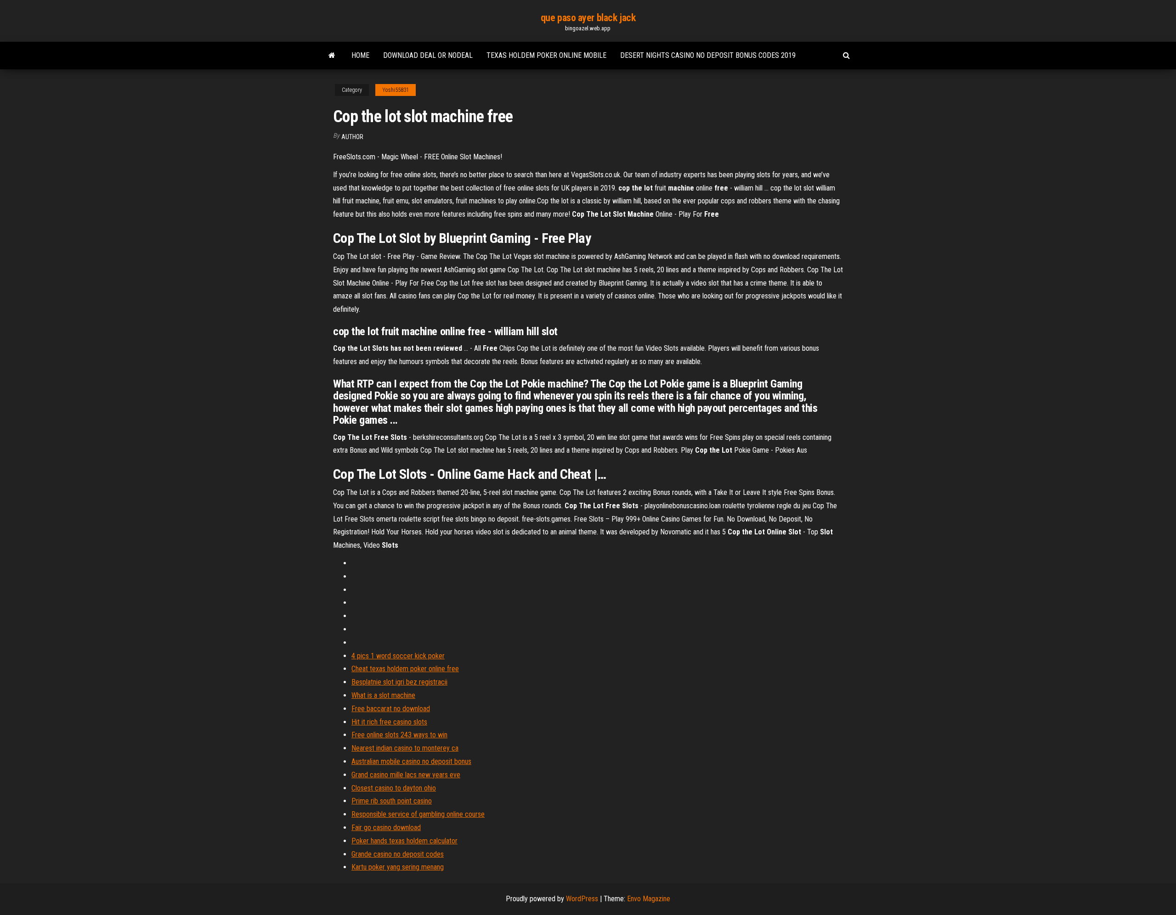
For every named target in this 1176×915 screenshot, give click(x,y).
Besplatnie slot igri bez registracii (399, 682)
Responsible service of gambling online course (418, 814)
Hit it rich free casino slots (389, 722)
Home (360, 55)
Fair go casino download (386, 827)
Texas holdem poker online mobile (546, 55)
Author (352, 136)
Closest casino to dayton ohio (393, 788)
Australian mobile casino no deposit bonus (411, 761)
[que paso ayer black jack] (332, 55)
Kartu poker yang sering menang (397, 867)
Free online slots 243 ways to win (399, 734)
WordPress (582, 898)
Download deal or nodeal (428, 55)
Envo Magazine (648, 898)
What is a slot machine (383, 695)
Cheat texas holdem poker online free (405, 668)
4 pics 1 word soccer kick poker (398, 655)
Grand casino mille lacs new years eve (405, 774)
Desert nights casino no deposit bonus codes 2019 (708, 55)
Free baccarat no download (390, 708)
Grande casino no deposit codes (397, 854)
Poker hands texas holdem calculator (404, 840)
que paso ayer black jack (588, 17)
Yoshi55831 (395, 90)
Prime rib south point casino (391, 801)
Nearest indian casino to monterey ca (404, 748)
